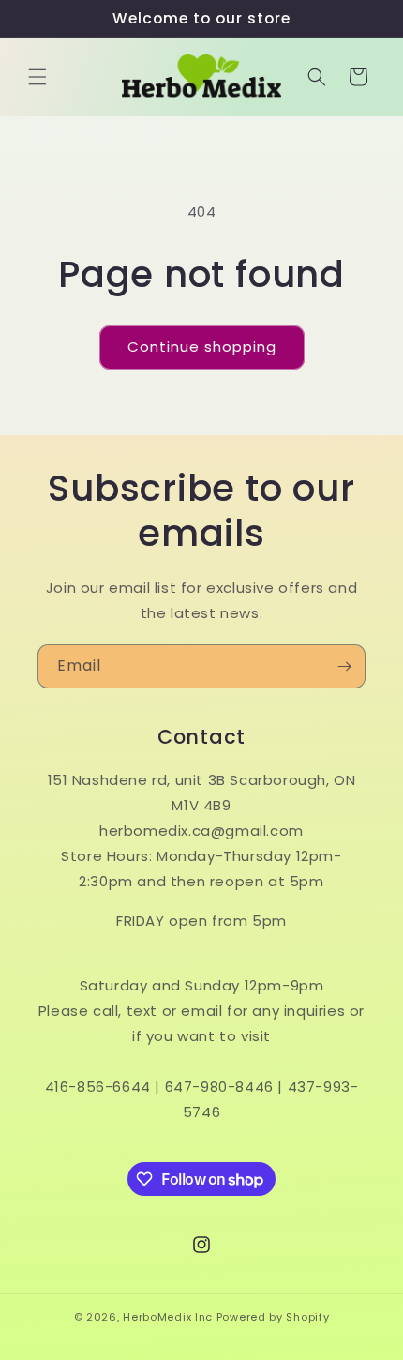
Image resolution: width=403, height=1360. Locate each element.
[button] (37, 77)
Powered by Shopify (273, 1316)
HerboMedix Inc (168, 1316)
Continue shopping (201, 346)
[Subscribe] (344, 666)
